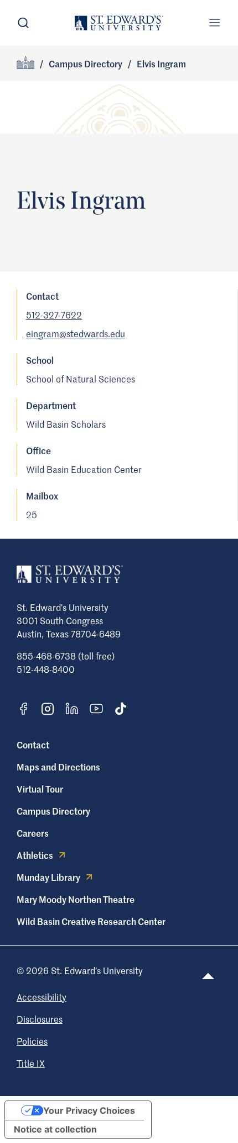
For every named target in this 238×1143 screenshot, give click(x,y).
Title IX (31, 1063)
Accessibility (41, 997)
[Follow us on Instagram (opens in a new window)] (47, 709)
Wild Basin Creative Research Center (91, 921)
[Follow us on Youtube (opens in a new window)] (96, 708)
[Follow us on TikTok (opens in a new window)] (120, 708)
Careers (33, 833)
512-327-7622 (54, 315)
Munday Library (48, 877)
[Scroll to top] (208, 976)
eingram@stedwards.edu (75, 333)
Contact (33, 744)
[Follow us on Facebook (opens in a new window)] (23, 708)
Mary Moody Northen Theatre (75, 899)
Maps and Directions (58, 767)
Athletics (35, 855)
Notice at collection (55, 1129)
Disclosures (40, 1019)
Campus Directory (85, 63)
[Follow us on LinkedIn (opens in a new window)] (72, 708)
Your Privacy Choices (89, 1110)
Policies (32, 1041)
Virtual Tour (40, 789)
